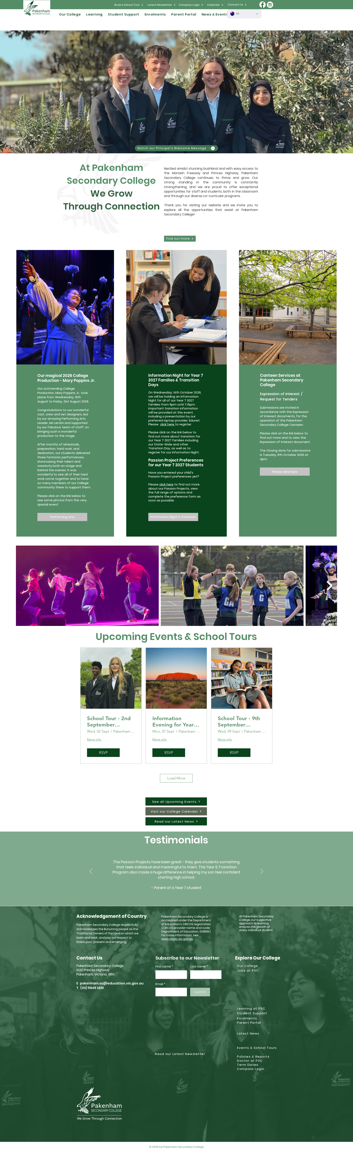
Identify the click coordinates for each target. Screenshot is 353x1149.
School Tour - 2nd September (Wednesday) (109, 721)
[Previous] (90, 872)
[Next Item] (329, 586)
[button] (70, 14)
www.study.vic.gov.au (177, 939)
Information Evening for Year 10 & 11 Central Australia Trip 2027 (175, 721)
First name (164, 967)
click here (167, 424)
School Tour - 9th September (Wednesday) (239, 721)
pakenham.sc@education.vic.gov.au (112, 983)
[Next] (261, 872)
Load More (176, 778)
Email (160, 984)
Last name (199, 967)
